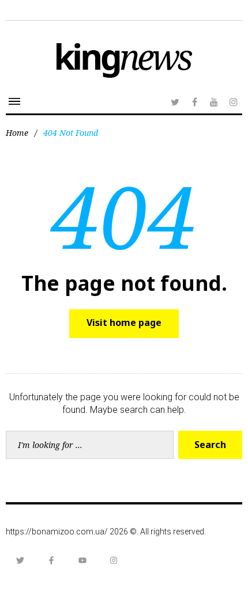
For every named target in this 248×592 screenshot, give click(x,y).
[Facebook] (194, 102)
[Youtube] (82, 560)
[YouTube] (214, 102)
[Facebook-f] (51, 560)
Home (17, 132)
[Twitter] (174, 102)
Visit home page (124, 322)
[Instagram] (233, 102)
